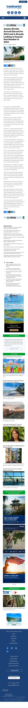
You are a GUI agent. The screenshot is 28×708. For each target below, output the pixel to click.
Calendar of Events (13, 658)
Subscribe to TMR (14, 348)
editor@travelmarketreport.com (13, 685)
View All (14, 584)
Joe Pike (6, 44)
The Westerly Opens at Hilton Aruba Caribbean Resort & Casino (12, 249)
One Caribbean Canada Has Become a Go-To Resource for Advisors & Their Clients (14, 253)
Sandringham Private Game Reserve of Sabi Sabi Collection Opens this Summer (13, 403)
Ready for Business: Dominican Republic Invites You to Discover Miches (13, 228)
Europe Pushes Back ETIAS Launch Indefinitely (14, 272)
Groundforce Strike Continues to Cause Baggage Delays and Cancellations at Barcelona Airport (13, 285)
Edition (24, 1)
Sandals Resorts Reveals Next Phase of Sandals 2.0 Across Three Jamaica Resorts (13, 234)
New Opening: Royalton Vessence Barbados (14, 247)
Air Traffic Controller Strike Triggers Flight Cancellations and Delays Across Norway (14, 280)
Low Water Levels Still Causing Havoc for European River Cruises (13, 269)
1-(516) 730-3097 (5, 690)
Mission (13, 633)
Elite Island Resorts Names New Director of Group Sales (13, 244)
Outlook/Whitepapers (13, 661)
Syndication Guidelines (13, 643)
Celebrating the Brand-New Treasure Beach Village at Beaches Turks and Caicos (13, 256)
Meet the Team (13, 636)
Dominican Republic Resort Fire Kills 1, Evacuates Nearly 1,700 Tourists (12, 231)
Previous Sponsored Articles (13, 663)
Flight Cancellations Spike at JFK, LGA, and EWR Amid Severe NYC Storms (13, 265)
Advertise (13, 640)
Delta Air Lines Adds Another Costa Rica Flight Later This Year (14, 238)
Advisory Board (13, 638)
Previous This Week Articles (14, 665)
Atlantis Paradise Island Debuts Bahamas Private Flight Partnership (13, 241)
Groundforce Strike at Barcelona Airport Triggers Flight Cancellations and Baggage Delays (14, 276)
